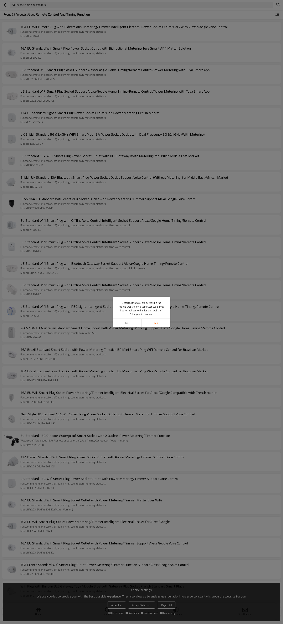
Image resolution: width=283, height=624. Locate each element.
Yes (156, 323)
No (127, 323)
